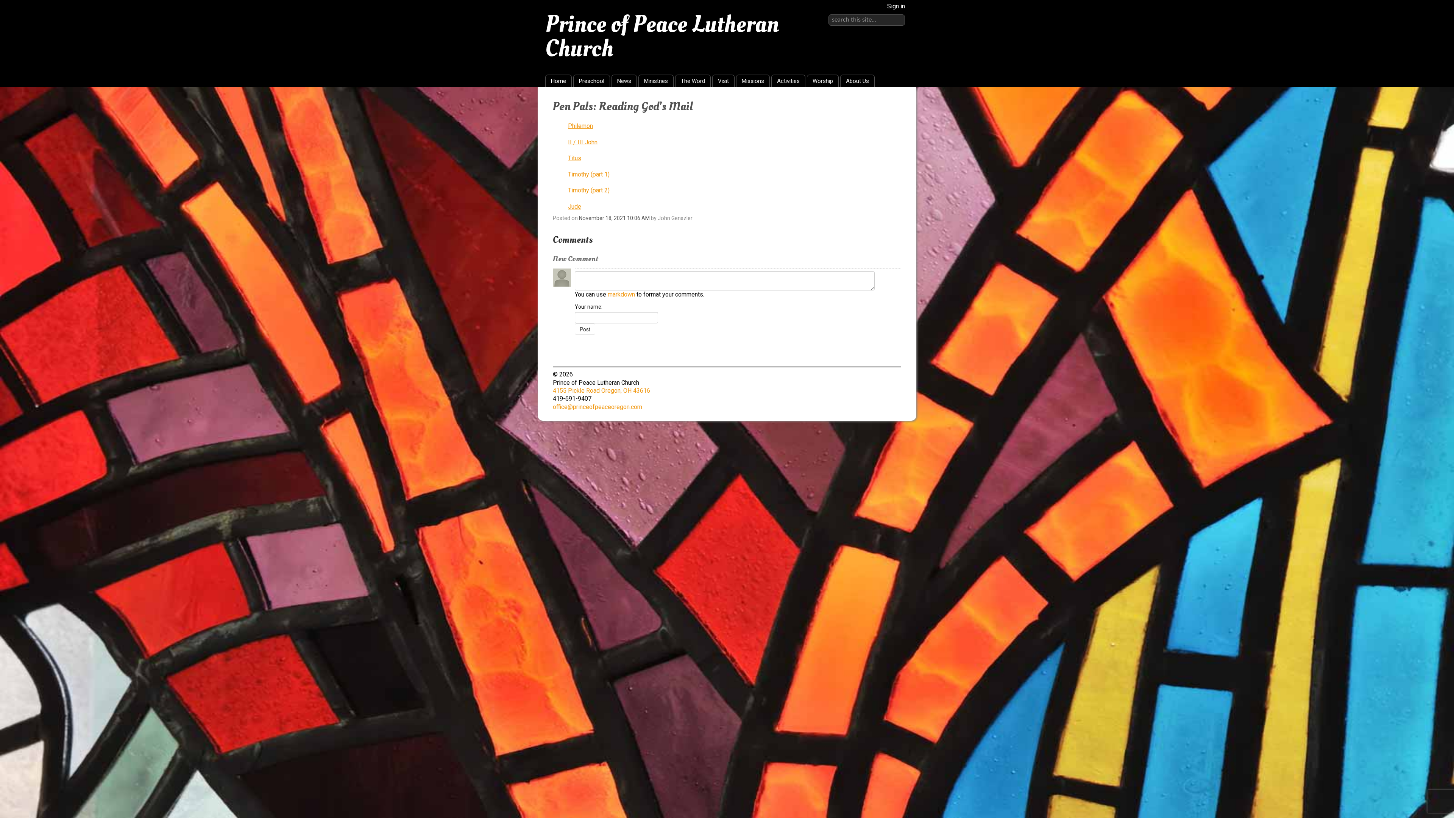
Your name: (588, 307)
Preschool (591, 81)
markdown (621, 294)
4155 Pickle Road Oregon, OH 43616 (601, 390)
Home (558, 81)
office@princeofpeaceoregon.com (597, 407)
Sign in (896, 6)
